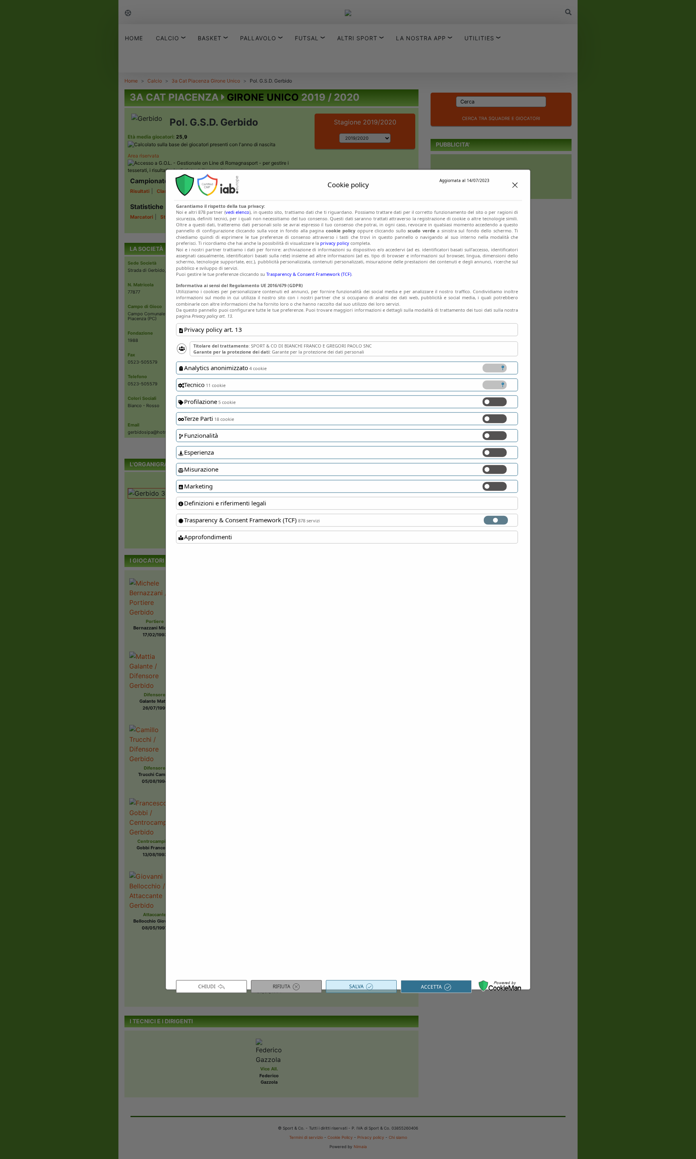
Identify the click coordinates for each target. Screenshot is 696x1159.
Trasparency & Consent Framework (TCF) (308, 274)
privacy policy (334, 243)
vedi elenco (237, 212)
